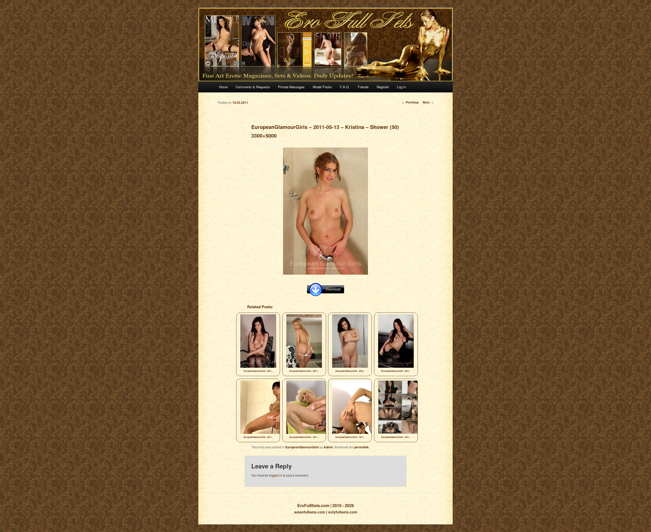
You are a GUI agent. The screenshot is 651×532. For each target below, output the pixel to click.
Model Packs (322, 86)
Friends (363, 86)
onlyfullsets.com (342, 511)
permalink (361, 447)
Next (428, 102)
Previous (410, 102)
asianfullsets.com (309, 511)
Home (223, 86)
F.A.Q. (345, 86)
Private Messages (291, 86)
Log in (401, 86)
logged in (275, 475)
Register (383, 86)
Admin (328, 447)
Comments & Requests (253, 86)
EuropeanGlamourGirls (302, 447)
